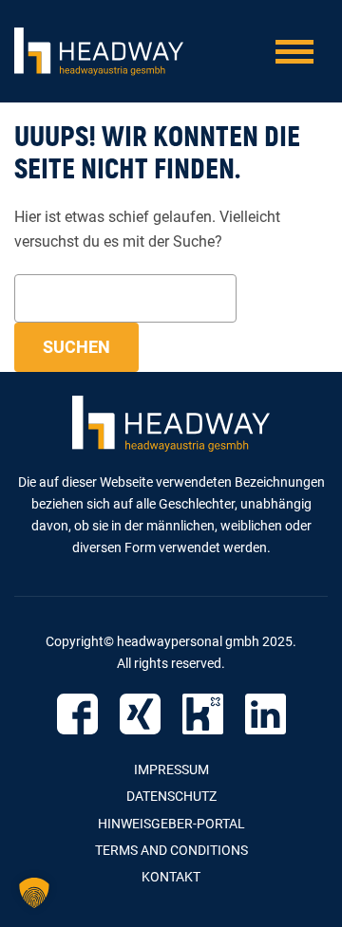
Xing (140, 714)
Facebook (77, 714)
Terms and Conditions (171, 850)
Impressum (171, 769)
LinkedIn (265, 714)
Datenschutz (171, 796)
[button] (34, 893)
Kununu (202, 714)
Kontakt (171, 876)
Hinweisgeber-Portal (171, 823)
